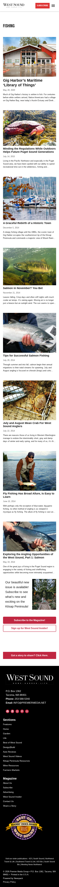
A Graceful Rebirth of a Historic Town (27, 223)
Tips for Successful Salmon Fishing (26, 355)
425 (30, 859)
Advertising (8, 792)
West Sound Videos (12, 756)
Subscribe (8, 787)
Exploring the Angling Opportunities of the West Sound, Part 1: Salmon (28, 556)
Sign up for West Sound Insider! (29, 628)
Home (6, 729)
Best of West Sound (12, 742)
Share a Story (9, 806)
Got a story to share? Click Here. (29, 655)
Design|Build (9, 747)
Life (5, 738)
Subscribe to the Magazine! (29, 620)
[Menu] (53, 5)
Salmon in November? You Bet (23, 288)
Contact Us (8, 801)
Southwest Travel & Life (25, 862)
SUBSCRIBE (42, 6)
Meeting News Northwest (31, 864)
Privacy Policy (9, 882)
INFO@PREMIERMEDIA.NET (29, 703)
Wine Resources (11, 765)
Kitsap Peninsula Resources (16, 761)
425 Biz (40, 862)
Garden (6, 733)
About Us (7, 783)
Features (7, 724)
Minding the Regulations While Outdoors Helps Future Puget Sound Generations (29, 150)
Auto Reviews (9, 752)
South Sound (38, 859)
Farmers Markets (11, 770)
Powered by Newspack (13, 878)
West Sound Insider (12, 797)
